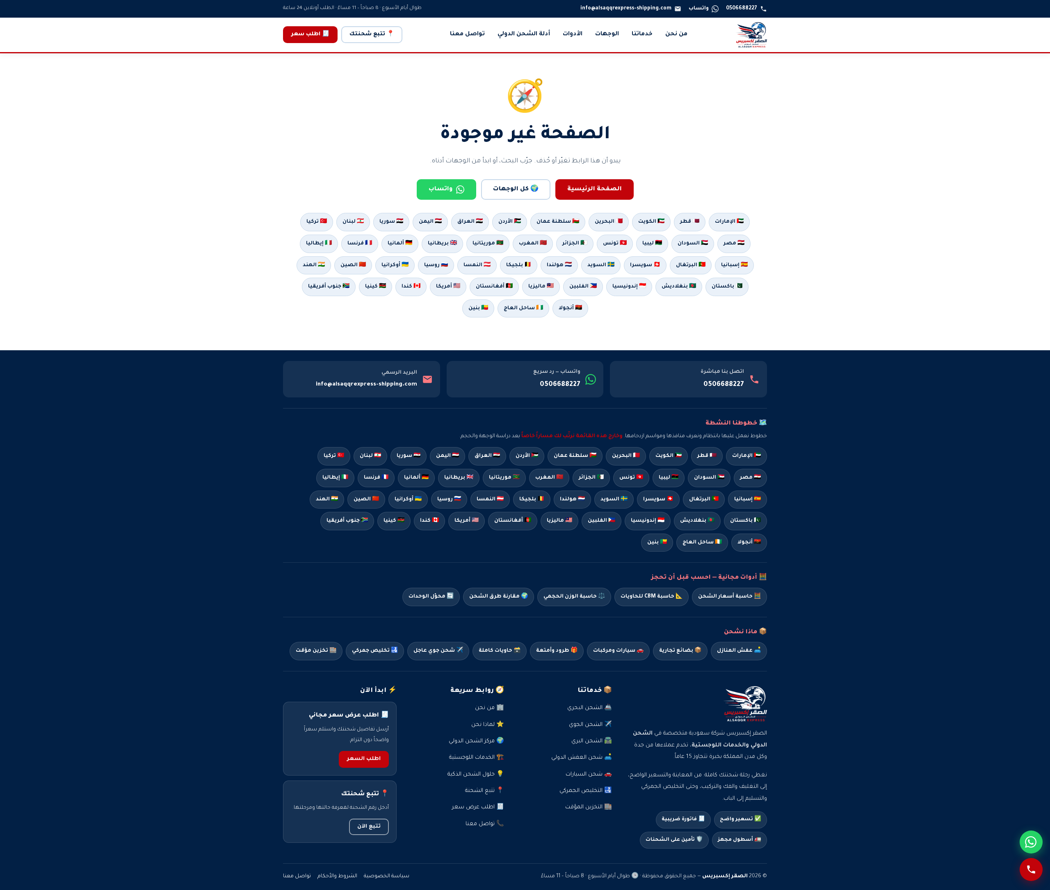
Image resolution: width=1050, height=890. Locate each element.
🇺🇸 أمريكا (448, 287)
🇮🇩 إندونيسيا (629, 287)
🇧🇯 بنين (478, 308)
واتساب (441, 189)
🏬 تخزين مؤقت (316, 651)
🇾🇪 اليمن (430, 222)
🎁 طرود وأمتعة (557, 651)
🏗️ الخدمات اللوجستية (476, 758)
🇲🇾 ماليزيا (541, 287)
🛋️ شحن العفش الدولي (581, 758)
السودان (709, 478)
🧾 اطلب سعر (310, 34)
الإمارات (746, 456)
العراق (487, 456)
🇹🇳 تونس (615, 243)
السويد (614, 499)
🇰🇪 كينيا (375, 287)
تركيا (334, 456)
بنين (657, 542)
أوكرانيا (408, 499)
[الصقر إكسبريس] (751, 35)
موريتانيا (504, 478)
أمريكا (466, 521)
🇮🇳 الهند (314, 265)
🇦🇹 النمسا (477, 265)
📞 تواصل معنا (485, 824)
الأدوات (572, 34)
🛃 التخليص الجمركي (585, 791)
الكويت (668, 456)
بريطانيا (458, 478)
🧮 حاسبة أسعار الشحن (729, 597)
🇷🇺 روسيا (436, 265)
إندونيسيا (647, 521)
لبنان (370, 456)
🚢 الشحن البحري (589, 708)
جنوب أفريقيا (347, 521)
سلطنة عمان (575, 456)
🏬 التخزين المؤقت (588, 807)
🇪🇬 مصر (734, 243)
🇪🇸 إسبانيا (734, 265)
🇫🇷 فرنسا (359, 243)
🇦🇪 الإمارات (729, 222)
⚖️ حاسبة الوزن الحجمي (574, 597)
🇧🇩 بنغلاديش (679, 287)
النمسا (490, 499)
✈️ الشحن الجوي (590, 725)
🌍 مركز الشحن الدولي (476, 741)
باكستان (745, 521)
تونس (631, 478)
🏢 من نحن (489, 708)
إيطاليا (335, 478)
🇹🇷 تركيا (316, 222)
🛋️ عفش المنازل (739, 651)
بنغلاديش (697, 521)
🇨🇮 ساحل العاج (523, 308)
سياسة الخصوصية (386, 876)
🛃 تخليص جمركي (375, 651)
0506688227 (723, 384)
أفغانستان (512, 521)
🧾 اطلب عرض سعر (478, 807)
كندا (429, 521)
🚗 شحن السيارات (589, 774)
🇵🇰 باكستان (727, 287)
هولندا (572, 499)
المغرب (549, 478)
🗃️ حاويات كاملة (499, 651)
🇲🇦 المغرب (533, 243)
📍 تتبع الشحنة (484, 791)
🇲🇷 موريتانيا (487, 243)
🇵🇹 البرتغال (690, 265)
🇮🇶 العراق (470, 222)
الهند (327, 499)
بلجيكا (531, 499)
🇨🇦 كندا (411, 287)
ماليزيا (559, 521)
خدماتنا (642, 34)
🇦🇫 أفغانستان (494, 287)
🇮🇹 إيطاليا (319, 243)
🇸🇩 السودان (693, 243)
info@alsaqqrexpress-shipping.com (366, 384)
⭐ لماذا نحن (487, 725)
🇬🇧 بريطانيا (442, 243)
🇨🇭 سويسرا (645, 265)
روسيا (449, 499)
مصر (750, 478)
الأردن (527, 456)
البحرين (626, 456)
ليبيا (668, 478)
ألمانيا (416, 478)
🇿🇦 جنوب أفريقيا (328, 287)
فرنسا (376, 478)
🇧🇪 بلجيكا (518, 265)
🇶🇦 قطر (689, 222)
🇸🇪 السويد (600, 265)
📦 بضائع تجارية (680, 651)
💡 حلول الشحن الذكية (475, 774)
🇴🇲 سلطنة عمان (557, 222)
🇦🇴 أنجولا (570, 308)
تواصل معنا (467, 34)
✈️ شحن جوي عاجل (438, 651)
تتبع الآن (369, 827)
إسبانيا (747, 499)
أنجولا (749, 542)
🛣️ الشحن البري (591, 741)
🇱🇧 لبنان (353, 222)
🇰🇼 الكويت (651, 222)
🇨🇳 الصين (353, 265)
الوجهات (607, 34)
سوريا (408, 456)
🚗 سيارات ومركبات (618, 651)
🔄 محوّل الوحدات (431, 597)
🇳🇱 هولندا (559, 265)
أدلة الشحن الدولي (524, 34)
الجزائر (591, 478)
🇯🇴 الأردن (509, 222)
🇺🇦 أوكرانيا (395, 265)
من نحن (676, 34)
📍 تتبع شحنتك (371, 34)
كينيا (393, 521)
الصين (366, 499)
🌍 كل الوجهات (516, 189)
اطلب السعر (364, 759)
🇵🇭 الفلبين (583, 287)
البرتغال (704, 499)
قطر (707, 456)
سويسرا (658, 499)
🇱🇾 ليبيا (652, 243)
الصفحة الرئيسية (594, 189)
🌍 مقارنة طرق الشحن (498, 597)
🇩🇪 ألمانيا (400, 243)
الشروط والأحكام (337, 876)
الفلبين (601, 521)
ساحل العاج (702, 542)
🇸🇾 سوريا (391, 222)
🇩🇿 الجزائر (574, 243)
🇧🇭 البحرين (609, 222)
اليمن (447, 456)
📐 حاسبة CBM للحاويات (651, 597)
